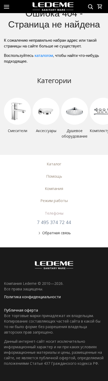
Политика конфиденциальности (32, 296)
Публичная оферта (21, 310)
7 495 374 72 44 (54, 222)
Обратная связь (56, 232)
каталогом (44, 55)
